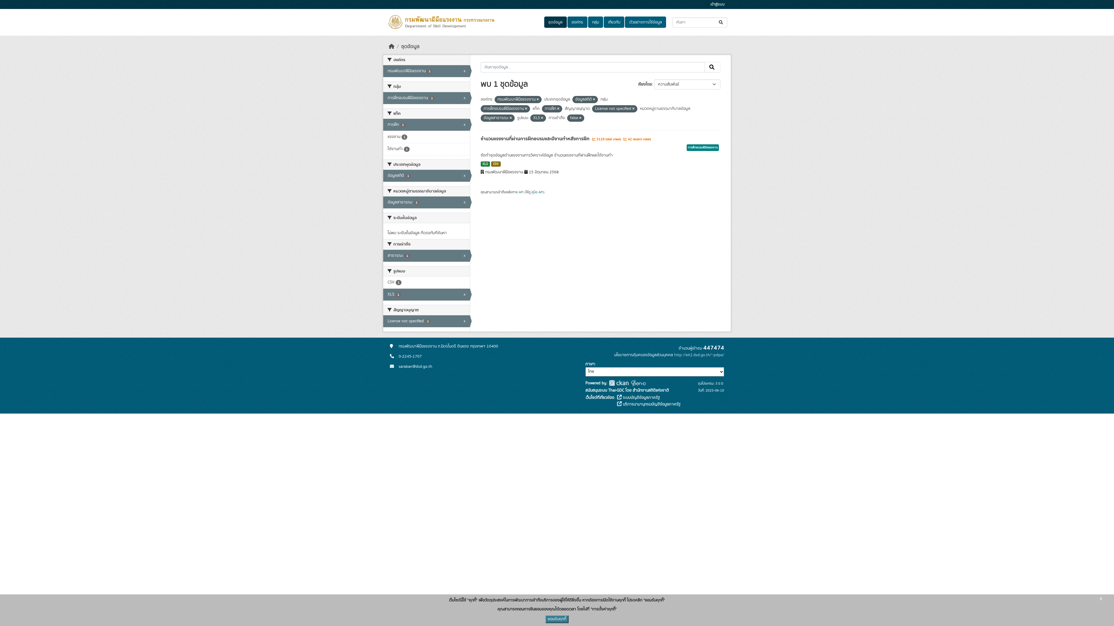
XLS (485, 164)
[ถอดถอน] (538, 99)
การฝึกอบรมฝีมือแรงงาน (703, 147)
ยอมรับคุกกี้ (557, 619)
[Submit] (721, 22)
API (521, 192)
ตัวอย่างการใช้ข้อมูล (645, 22)
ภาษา (590, 364)
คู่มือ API (537, 192)
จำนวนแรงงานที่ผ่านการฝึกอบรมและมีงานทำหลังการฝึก (536, 139)
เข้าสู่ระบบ (717, 4)
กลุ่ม (595, 22)
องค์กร (577, 22)
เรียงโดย (645, 84)
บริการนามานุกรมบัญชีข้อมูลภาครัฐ (651, 404)
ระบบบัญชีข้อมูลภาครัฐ (641, 398)
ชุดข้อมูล (555, 22)
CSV (496, 164)
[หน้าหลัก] (392, 46)
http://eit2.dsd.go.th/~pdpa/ (699, 355)
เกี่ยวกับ (614, 22)
